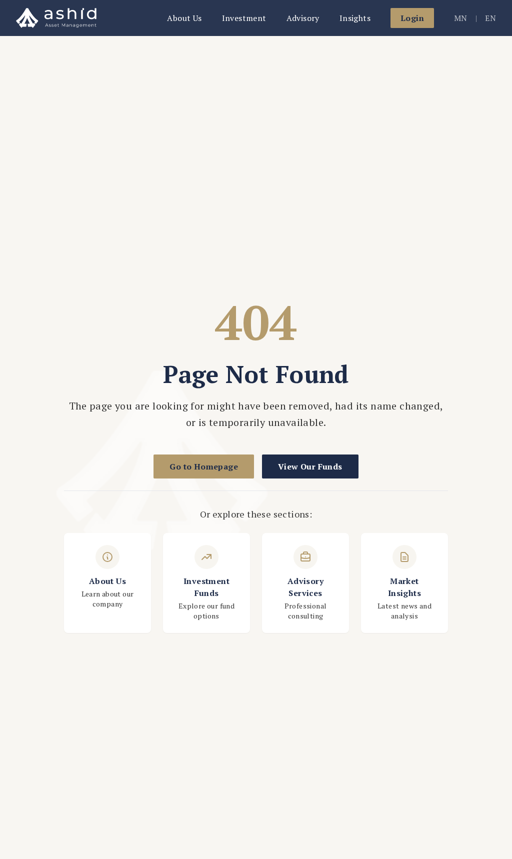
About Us (184, 18)
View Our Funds (310, 466)
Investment (244, 18)
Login (412, 18)
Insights (355, 18)
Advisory (303, 18)
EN (490, 18)
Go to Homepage (204, 466)
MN (461, 18)
